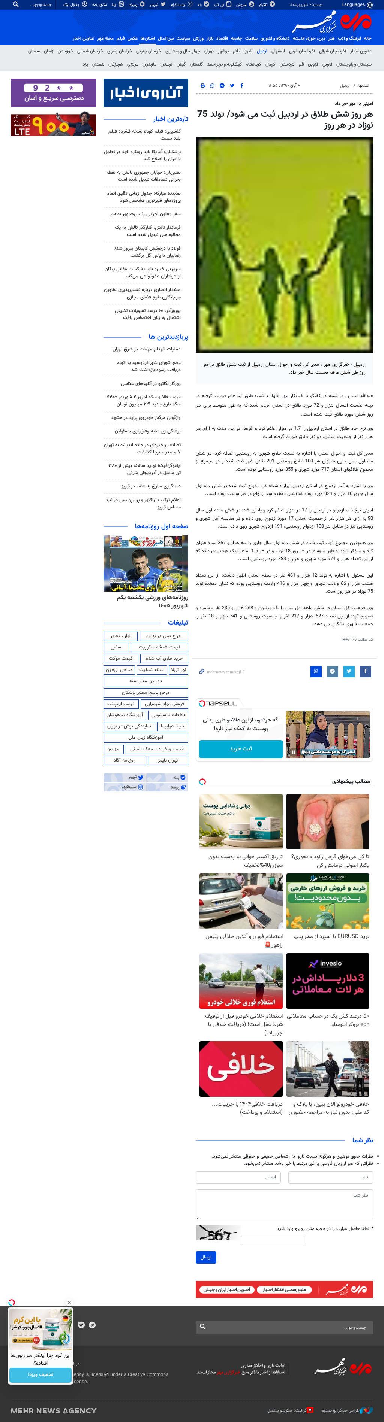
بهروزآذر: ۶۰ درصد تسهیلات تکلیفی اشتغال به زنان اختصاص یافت (148, 314)
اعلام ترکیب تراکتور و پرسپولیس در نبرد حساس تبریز (143, 503)
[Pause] (293, 752)
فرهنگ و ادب (349, 38)
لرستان (166, 64)
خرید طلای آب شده (164, 658)
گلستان (196, 64)
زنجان (49, 51)
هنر (331, 38)
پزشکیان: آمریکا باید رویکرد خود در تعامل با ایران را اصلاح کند (142, 155)
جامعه (236, 38)
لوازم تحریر (120, 636)
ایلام (237, 51)
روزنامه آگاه (124, 760)
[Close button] (69, 1302)
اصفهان (278, 51)
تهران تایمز (168, 760)
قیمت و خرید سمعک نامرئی (157, 749)
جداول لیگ (72, 5)
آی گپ (219, 5)
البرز (249, 51)
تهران (209, 51)
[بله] (81, 1326)
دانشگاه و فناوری (275, 38)
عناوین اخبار (361, 51)
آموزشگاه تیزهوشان (124, 715)
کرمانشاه (253, 64)
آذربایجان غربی (302, 51)
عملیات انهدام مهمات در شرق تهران (146, 349)
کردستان (287, 64)
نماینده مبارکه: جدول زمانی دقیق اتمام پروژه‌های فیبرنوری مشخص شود (143, 197)
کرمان (271, 64)
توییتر (154, 5)
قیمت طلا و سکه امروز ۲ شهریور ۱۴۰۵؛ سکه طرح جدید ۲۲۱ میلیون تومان (143, 401)
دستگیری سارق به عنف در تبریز (151, 486)
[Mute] (304, 752)
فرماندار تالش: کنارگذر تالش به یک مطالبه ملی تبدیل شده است (148, 231)
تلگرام (263, 5)
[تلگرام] (92, 1326)
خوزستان (65, 51)
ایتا (114, 5)
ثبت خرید (241, 749)
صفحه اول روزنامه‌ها (161, 527)
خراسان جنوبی (148, 51)
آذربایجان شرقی (332, 51)
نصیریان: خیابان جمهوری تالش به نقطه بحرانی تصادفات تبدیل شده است (143, 176)
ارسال (206, 1257)
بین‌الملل (166, 38)
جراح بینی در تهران (163, 636)
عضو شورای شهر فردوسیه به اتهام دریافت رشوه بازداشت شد (149, 366)
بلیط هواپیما (172, 726)
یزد (85, 64)
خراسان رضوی (119, 51)
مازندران (149, 64)
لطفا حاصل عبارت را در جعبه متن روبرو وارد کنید (325, 1229)
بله (200, 5)
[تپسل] (202, 703)
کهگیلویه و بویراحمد (224, 64)
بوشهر (223, 51)
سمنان (34, 51)
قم (301, 64)
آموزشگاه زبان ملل (145, 737)
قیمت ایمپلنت (121, 704)
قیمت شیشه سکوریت (159, 647)
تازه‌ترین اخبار (170, 119)
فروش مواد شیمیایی (164, 704)
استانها (363, 86)
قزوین (313, 64)
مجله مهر (105, 38)
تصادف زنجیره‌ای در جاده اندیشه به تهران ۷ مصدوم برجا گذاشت (142, 448)
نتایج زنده (100, 4)
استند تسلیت (152, 670)
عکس (133, 38)
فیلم (120, 38)
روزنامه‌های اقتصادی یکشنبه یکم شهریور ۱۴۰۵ (150, 602)
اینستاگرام (178, 5)
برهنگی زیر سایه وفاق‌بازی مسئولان (148, 431)
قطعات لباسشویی (168, 715)
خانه (368, 38)
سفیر (116, 647)
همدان (98, 64)
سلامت (251, 38)
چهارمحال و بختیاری (182, 51)
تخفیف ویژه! (41, 1375)
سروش (242, 5)
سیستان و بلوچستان (354, 64)
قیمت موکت (121, 658)
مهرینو (113, 749)
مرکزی (132, 64)
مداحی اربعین (119, 670)
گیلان (181, 64)
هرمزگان (115, 64)
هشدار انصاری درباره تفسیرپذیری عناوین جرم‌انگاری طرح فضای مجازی (142, 293)
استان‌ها (148, 38)
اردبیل (262, 51)
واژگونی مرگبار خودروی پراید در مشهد (146, 418)
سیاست (183, 38)
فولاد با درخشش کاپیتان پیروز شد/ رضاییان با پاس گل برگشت (147, 252)
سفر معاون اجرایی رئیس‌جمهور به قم (146, 214)
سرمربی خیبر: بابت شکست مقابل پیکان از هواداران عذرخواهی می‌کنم (143, 272)
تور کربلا (178, 670)
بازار (210, 38)
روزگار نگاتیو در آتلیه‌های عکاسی (151, 384)
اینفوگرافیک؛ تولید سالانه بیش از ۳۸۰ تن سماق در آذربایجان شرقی (144, 469)
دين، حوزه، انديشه (309, 38)
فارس (327, 64)
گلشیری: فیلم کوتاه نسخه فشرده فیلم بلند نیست (144, 135)
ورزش (198, 38)
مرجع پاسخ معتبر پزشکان (146, 692)
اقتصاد (222, 38)
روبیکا (133, 5)
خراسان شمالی (90, 51)
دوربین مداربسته (145, 681)
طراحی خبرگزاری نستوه (341, 1410)
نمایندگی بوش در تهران (129, 726)
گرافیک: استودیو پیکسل (287, 1410)
